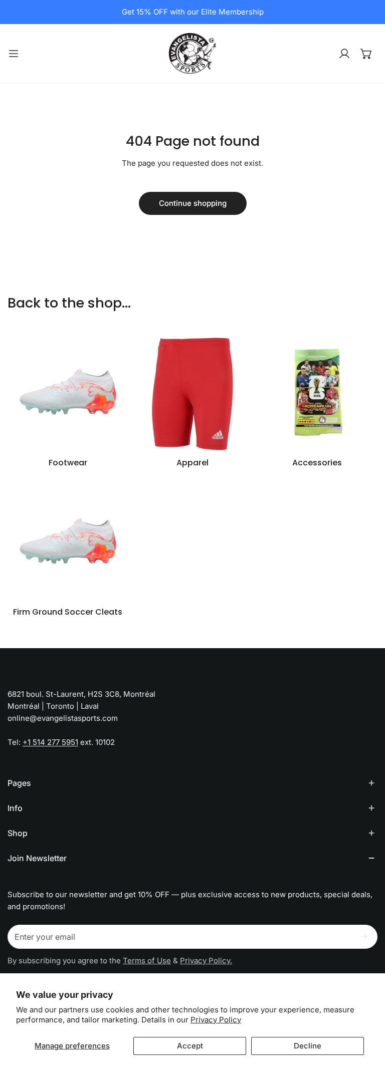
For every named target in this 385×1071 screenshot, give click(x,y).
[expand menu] (14, 53)
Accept (190, 1045)
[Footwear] (68, 391)
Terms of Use (147, 960)
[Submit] (364, 936)
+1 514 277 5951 (50, 742)
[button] (366, 54)
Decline (307, 1045)
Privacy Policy (215, 1019)
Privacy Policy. (206, 960)
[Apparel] (192, 391)
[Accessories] (317, 391)
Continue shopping (193, 203)
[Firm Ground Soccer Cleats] (68, 540)
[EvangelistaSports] (192, 53)
